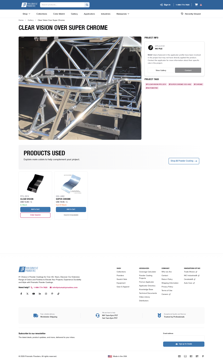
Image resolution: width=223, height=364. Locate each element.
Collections (121, 272)
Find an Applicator (146, 282)
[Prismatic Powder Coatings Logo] (29, 5)
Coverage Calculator (147, 272)
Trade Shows (189, 272)
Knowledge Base (146, 289)
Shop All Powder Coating (182, 161)
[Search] (87, 4)
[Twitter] (27, 293)
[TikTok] (58, 293)
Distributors (143, 300)
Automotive (153, 88)
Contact (188, 70)
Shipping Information (170, 283)
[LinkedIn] (39, 293)
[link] (51, 20)
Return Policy (167, 279)
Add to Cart (35, 209)
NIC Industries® (190, 275)
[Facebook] (21, 293)
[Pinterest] (52, 293)
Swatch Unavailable (71, 215)
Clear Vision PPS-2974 (157, 84)
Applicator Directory (147, 285)
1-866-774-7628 (40, 287)
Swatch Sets (122, 279)
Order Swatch (35, 215)
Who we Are (167, 272)
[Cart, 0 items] (198, 4)
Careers (165, 294)
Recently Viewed (193, 13)
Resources (122, 13)
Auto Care (188, 283)
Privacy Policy (167, 287)
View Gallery (161, 70)
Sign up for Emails (185, 344)
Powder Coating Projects (145, 277)
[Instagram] (46, 293)
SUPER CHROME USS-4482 (181, 84)
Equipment (121, 283)
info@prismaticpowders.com (65, 287)
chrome (199, 84)
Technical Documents (148, 293)
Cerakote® (188, 279)
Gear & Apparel (123, 287)
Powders (120, 275)
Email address (168, 333)
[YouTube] (33, 293)
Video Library (144, 297)
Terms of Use (167, 290)
